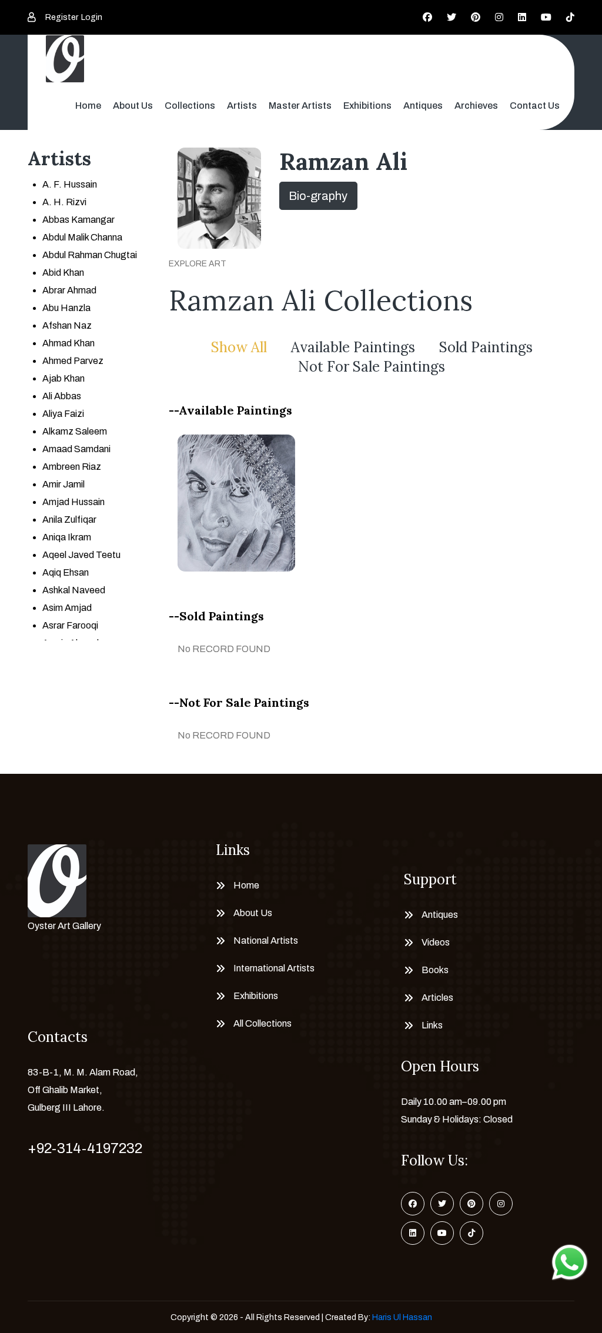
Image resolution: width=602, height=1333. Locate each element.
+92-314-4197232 (85, 1148)
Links (432, 1025)
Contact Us (535, 106)
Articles (437, 998)
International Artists (274, 968)
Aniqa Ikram (66, 537)
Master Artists (300, 106)
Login (91, 17)
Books (435, 970)
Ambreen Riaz (71, 467)
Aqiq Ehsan (65, 572)
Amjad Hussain (73, 502)
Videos (436, 942)
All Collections (262, 1023)
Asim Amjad (67, 608)
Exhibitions (367, 106)
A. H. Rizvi (64, 202)
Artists (242, 106)
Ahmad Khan (68, 343)
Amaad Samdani (76, 449)
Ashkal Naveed (73, 590)
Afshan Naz (67, 325)
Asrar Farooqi (70, 625)
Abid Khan (63, 273)
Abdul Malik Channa (82, 237)
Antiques (423, 106)
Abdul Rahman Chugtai (89, 255)
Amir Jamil (63, 484)
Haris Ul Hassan (402, 1317)
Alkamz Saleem (74, 431)
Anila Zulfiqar (69, 519)
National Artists (265, 941)
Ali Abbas (61, 396)
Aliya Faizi (63, 414)
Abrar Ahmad (69, 290)
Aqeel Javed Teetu (81, 555)
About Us (133, 106)
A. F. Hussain (69, 184)
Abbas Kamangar (78, 220)
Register (61, 17)
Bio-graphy (318, 195)
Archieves (476, 106)
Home (88, 106)
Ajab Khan (63, 378)
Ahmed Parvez (72, 361)
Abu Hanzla (66, 308)
